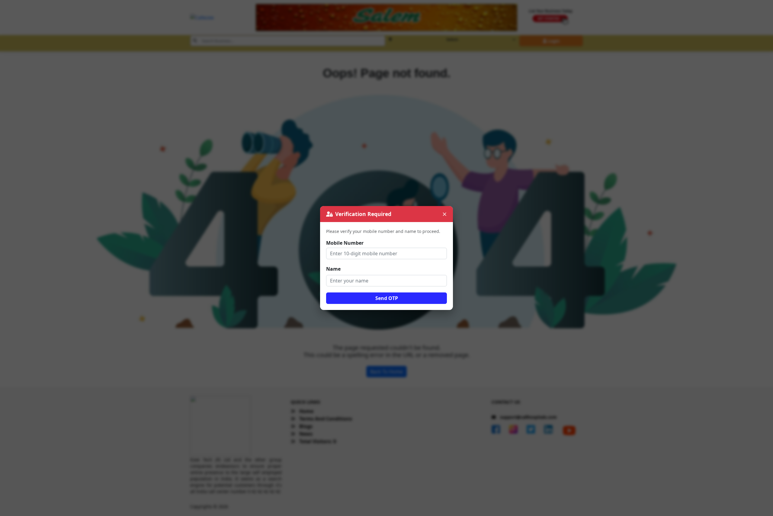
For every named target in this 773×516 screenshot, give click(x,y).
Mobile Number (345, 243)
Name (333, 269)
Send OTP (386, 298)
